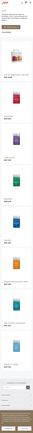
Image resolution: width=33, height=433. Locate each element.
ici (2, 423)
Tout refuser (24, 428)
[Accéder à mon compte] (22, 3)
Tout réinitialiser (6, 32)
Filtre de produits (12, 27)
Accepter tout (8, 428)
